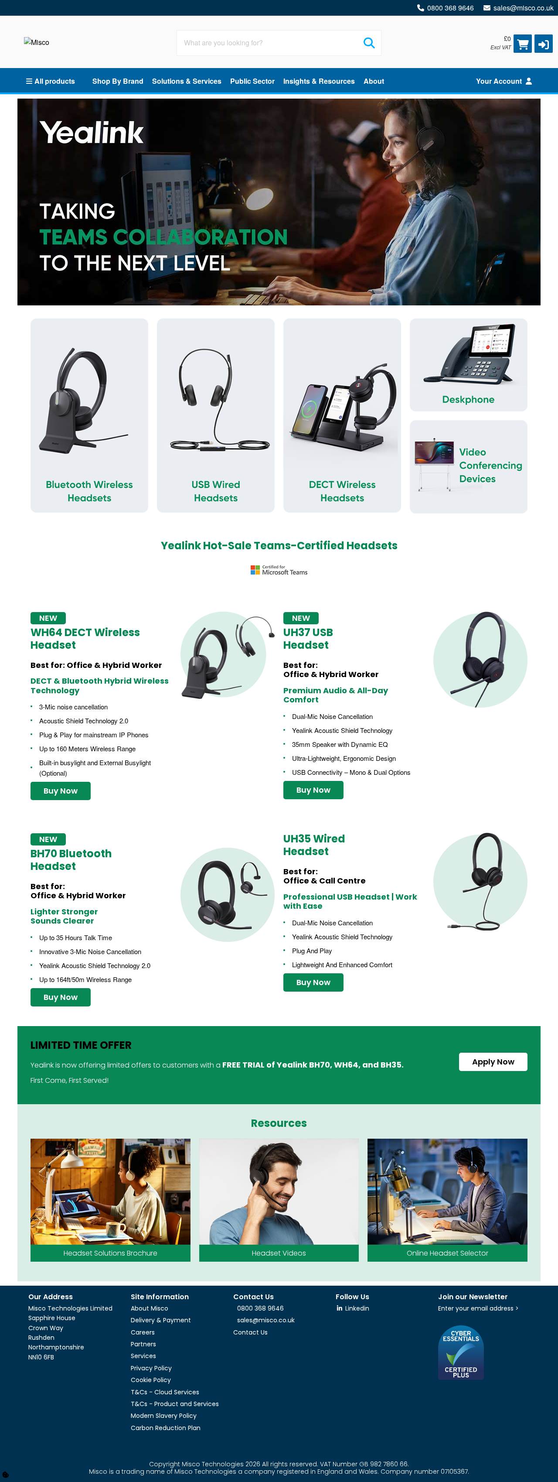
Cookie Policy (151, 1380)
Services (143, 1356)
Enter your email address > (478, 1308)
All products (54, 81)
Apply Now (493, 1061)
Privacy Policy (151, 1368)
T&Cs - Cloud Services (165, 1392)
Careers (143, 1332)
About (374, 81)
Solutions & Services (186, 81)
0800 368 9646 (450, 8)
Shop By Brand (117, 81)
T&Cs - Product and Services (175, 1404)
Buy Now (61, 790)
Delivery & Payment (161, 1320)
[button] (543, 43)
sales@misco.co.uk (523, 8)
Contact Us (250, 1332)
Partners (143, 1344)
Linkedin (356, 1308)
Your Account (500, 81)
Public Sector (252, 81)
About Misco (149, 1308)
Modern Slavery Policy (164, 1415)
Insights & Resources (319, 81)
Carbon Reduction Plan (166, 1428)
